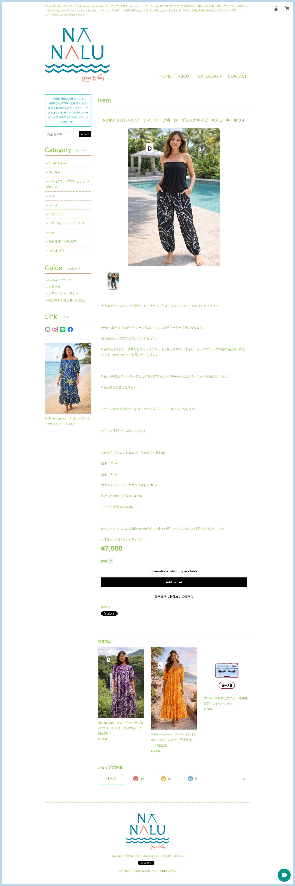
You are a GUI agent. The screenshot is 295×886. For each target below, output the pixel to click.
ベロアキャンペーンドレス (67, 223)
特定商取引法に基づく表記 (66, 300)
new (51, 232)
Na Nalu (54, 172)
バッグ (53, 205)
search (85, 134)
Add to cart (174, 582)
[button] (210, 76)
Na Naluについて (59, 280)
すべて (111, 778)
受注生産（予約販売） (64, 241)
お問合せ (54, 287)
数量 (104, 561)
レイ (52, 196)
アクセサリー (58, 214)
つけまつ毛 (56, 250)
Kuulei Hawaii (58, 163)
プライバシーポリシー (63, 293)
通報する (106, 607)
